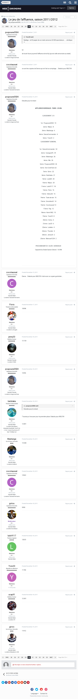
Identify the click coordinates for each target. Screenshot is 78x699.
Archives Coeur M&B (37, 22)
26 (15, 26)
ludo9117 (12, 535)
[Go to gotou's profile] (11, 514)
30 (29, 26)
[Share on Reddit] (18, 682)
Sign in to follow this (9, 16)
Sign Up (71, 8)
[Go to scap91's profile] (11, 605)
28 (22, 26)
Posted (29, 32)
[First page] (3, 26)
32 (36, 26)
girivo (11, 627)
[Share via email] (25, 682)
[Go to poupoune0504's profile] (4, 21)
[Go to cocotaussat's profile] (11, 75)
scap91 (12, 594)
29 (25, 26)
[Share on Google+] (9, 682)
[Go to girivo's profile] (11, 638)
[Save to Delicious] (15, 682)
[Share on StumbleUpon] (21, 682)
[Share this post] (74, 32)
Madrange (11, 439)
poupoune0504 (15, 22)
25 (11, 26)
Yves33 (12, 566)
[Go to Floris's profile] (11, 315)
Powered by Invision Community (39, 696)
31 (32, 26)
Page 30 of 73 (62, 26)
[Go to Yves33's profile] (11, 577)
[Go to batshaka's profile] (11, 412)
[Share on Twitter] (3, 682)
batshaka (12, 401)
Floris (11, 304)
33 (39, 26)
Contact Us (43, 693)
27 (18, 26)
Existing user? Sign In (57, 8)
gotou (11, 503)
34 (43, 26)
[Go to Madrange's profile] (11, 450)
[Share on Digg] (12, 682)
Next (51, 26)
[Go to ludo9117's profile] (11, 546)
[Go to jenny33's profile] (11, 348)
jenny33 (11, 337)
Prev (7, 26)
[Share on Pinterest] (28, 682)
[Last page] (55, 26)
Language (34, 693)
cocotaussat (11, 64)
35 (47, 26)
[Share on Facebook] (6, 682)
